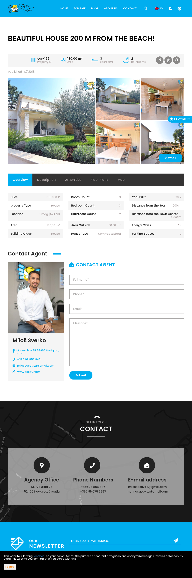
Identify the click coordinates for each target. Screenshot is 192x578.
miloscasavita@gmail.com (35, 366)
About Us (111, 8)
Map (121, 179)
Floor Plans (99, 179)
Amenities (73, 179)
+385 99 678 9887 (93, 491)
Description (46, 179)
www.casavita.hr (28, 372)
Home (64, 8)
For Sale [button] (80, 8)
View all (170, 158)
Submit (81, 375)
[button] (160, 60)
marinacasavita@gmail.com (147, 491)
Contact (130, 8)
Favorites (181, 119)
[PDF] (176, 60)
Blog (94, 8)
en (162, 8)
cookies (39, 556)
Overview (20, 179)
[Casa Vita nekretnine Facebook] (170, 8)
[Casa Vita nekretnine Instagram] (178, 8)
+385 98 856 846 (28, 359)
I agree (9, 567)
